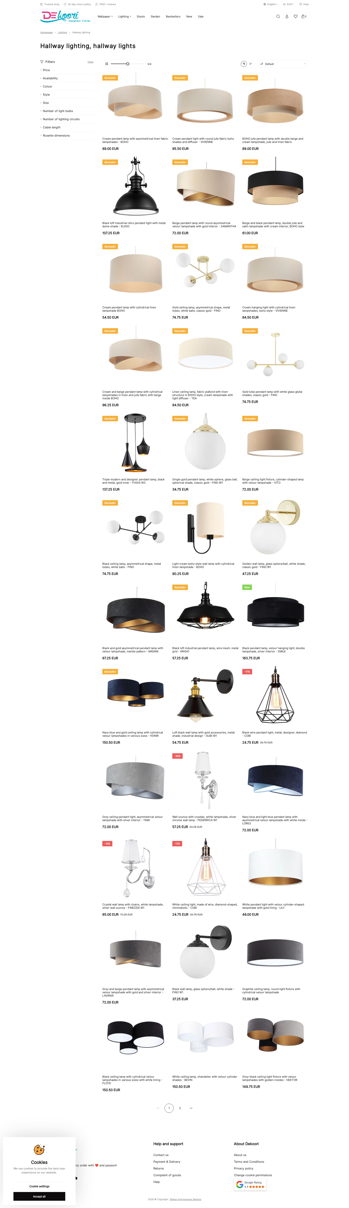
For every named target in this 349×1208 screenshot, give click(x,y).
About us (240, 1155)
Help (306, 4)
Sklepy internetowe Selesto (185, 1199)
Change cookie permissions (253, 1175)
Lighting (62, 32)
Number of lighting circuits (61, 119)
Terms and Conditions (249, 1161)
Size (46, 103)
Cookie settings (39, 1186)
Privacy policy (243, 1168)
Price (46, 70)
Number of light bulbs (58, 111)
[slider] (127, 63)
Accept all (39, 1196)
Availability (50, 78)
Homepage (46, 32)
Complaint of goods (167, 1175)
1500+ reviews (107, 4)
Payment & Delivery (166, 1161)
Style (46, 94)
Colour (47, 86)
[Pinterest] (76, 1178)
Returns (158, 1168)
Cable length (51, 127)
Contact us (161, 1155)
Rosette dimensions (56, 135)
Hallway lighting (81, 32)
